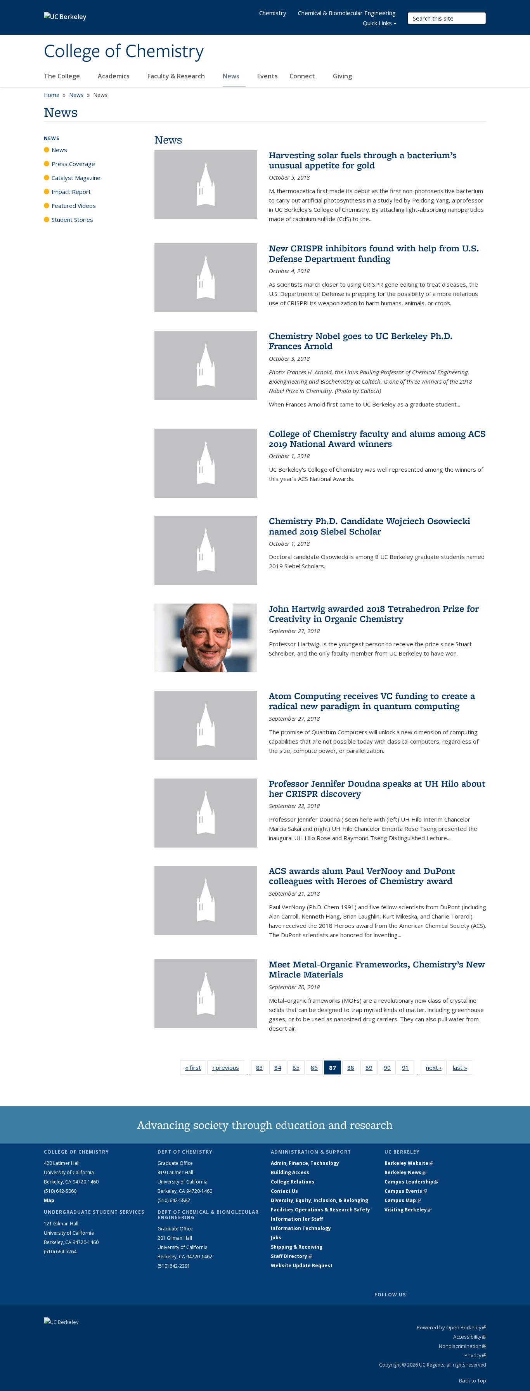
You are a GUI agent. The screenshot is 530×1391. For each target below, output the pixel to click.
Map (49, 1200)
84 (280, 1069)
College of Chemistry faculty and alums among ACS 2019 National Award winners (377, 438)
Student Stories (72, 219)
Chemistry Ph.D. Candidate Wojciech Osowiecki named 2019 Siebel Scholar (369, 526)
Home (51, 95)
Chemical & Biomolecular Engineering (347, 13)
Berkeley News (405, 1172)
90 (390, 1069)
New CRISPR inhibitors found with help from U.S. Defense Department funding (374, 253)
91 (408, 1069)
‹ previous (228, 1067)
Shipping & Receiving (296, 1247)
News (232, 76)
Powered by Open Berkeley (451, 1327)
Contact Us (284, 1191)
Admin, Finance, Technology (305, 1163)
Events (267, 76)
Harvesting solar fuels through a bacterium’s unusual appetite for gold (363, 160)
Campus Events (406, 1191)
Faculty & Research (176, 76)
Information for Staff (297, 1219)
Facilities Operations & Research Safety (320, 1209)
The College (62, 76)
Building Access (290, 1172)
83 (262, 1069)
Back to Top (472, 1380)
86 (317, 1069)
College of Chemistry (124, 51)
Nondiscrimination (462, 1346)
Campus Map (403, 1200)
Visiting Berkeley (408, 1209)
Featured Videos (74, 205)
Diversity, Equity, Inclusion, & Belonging (319, 1200)
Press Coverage (73, 164)
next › (436, 1067)
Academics (114, 76)
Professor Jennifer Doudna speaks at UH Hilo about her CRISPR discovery (377, 788)
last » (462, 1067)
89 (371, 1069)
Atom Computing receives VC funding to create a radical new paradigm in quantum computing (372, 701)
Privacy (475, 1355)
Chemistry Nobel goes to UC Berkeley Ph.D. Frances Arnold (361, 341)
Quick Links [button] (377, 23)
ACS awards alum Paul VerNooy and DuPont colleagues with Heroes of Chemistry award (362, 876)
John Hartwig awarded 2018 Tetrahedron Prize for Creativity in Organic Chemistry (374, 613)
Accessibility (469, 1336)
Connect (303, 76)
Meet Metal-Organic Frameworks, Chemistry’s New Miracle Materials (377, 969)
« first (195, 1067)
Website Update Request (302, 1265)
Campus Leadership (411, 1181)
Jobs (276, 1237)
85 (299, 1069)
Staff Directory (291, 1256)
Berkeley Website (409, 1163)
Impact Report (71, 192)
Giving (342, 76)
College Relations (292, 1181)
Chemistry (272, 13)
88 (353, 1069)
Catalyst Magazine (76, 178)
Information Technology (301, 1228)
